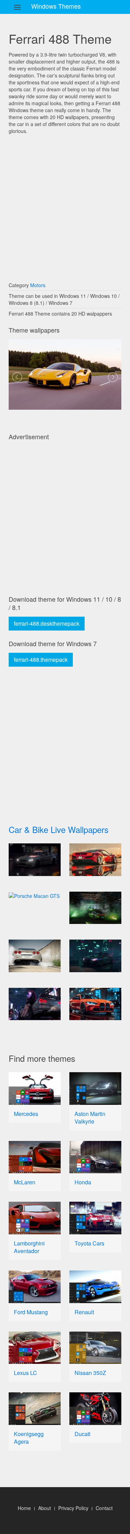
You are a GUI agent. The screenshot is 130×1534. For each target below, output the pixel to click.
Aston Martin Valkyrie (90, 1117)
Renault (84, 1312)
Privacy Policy (73, 1507)
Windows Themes (56, 5)
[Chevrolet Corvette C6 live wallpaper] (35, 956)
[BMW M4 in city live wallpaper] (95, 1004)
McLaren (24, 1182)
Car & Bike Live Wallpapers (59, 829)
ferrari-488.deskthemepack (46, 623)
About (44, 1507)
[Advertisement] (65, 205)
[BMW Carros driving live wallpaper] (35, 859)
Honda (83, 1182)
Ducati (82, 1434)
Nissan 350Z (90, 1373)
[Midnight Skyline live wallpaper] (35, 1004)
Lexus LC (25, 1373)
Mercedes (26, 1114)
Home (24, 1507)
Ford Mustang (31, 1312)
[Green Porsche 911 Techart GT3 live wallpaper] (95, 908)
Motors (37, 285)
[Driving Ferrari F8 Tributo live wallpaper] (95, 859)
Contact (104, 1507)
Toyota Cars (89, 1243)
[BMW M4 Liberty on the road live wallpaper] (95, 956)
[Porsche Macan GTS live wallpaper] (35, 895)
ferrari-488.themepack (41, 660)
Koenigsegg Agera (29, 1437)
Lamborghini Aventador (29, 1247)
